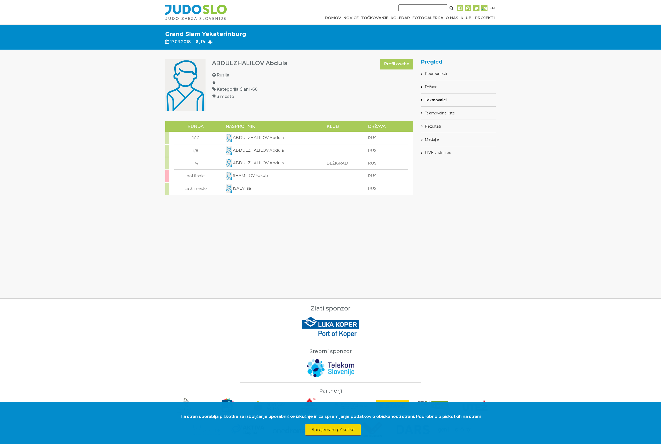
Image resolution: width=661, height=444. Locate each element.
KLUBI (467, 17)
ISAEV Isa (241, 188)
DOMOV (333, 17)
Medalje (432, 139)
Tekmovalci (436, 100)
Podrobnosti (436, 73)
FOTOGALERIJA (427, 17)
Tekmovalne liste (440, 113)
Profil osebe (396, 63)
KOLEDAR (400, 17)
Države (431, 86)
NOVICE (351, 17)
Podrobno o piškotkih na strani (448, 416)
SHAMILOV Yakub (250, 175)
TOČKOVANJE (374, 17)
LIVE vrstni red (438, 152)
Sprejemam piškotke (333, 429)
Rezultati (433, 126)
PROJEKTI (485, 17)
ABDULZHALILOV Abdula (258, 137)
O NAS (452, 17)
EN (492, 8)
